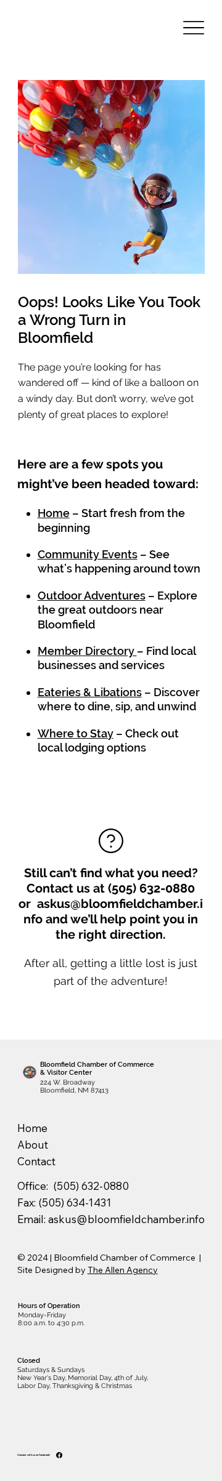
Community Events (88, 554)
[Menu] (193, 28)
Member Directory (87, 650)
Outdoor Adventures (92, 595)
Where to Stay (75, 733)
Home (54, 513)
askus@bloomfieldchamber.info (126, 1219)
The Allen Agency (123, 1269)
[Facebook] (59, 1455)
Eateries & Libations (90, 692)
